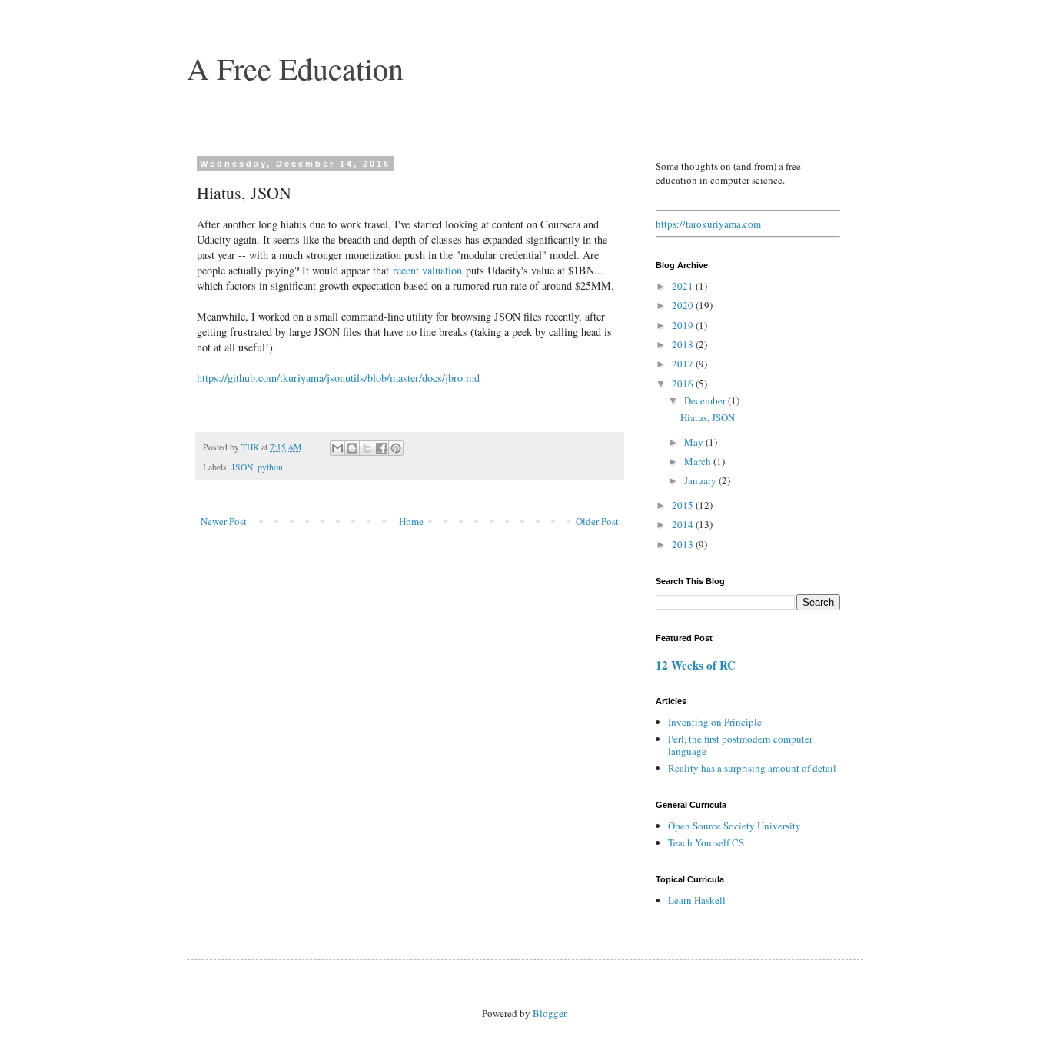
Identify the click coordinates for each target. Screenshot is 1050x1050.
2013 (684, 544)
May (695, 442)
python (270, 467)
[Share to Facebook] (381, 448)
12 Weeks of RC (696, 664)
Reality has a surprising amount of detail (752, 768)
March (698, 461)
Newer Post (224, 521)
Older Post (597, 521)
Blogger (549, 1013)
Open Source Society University (734, 825)
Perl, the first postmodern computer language (740, 745)
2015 (684, 505)
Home (411, 521)
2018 (684, 344)
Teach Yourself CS (706, 842)
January (701, 480)
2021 (684, 286)
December (706, 400)
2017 (684, 363)
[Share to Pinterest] (396, 448)
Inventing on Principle (715, 722)
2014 (684, 524)
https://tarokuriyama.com (708, 224)
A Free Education (295, 68)
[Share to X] (366, 448)
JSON (242, 467)
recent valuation (427, 270)
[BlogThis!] (352, 448)
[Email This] (337, 448)
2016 (684, 383)
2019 (684, 325)
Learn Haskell (697, 900)
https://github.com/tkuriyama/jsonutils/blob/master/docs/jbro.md (338, 377)
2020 (684, 305)
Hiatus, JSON (707, 417)
